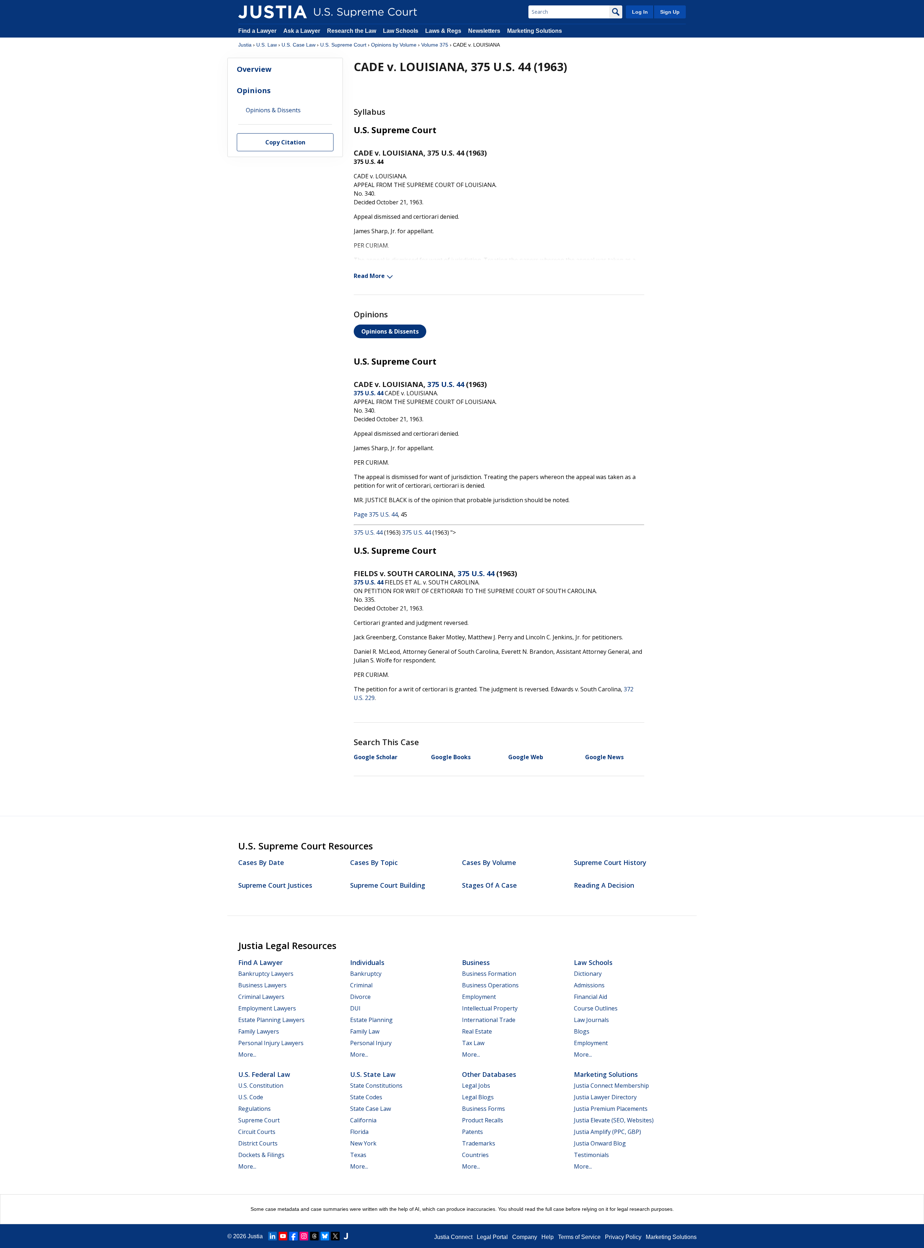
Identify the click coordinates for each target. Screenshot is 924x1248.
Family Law (364, 1031)
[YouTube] (283, 1236)
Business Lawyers (262, 985)
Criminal (361, 985)
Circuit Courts (256, 1132)
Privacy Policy (623, 1237)
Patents (472, 1132)
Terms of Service (579, 1237)
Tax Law (473, 1043)
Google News (604, 757)
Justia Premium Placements (611, 1109)
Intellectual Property (490, 1008)
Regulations (254, 1109)
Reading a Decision (604, 885)
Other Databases (489, 1074)
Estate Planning (371, 1020)
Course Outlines (596, 1008)
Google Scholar (375, 757)
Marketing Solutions (534, 31)
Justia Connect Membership (611, 1086)
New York (363, 1143)
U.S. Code (250, 1097)
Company (524, 1237)
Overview (254, 69)
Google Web (525, 757)
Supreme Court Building (387, 885)
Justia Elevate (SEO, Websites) (614, 1120)
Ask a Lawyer (302, 31)
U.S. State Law (373, 1074)
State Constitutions (376, 1086)
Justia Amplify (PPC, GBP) (607, 1132)
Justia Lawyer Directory (605, 1097)
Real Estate (477, 1031)
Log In (640, 12)
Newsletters (484, 31)
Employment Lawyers (267, 1008)
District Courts (258, 1143)
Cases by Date (261, 862)
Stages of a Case (489, 885)
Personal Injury (371, 1043)
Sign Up (670, 12)
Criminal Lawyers (261, 997)
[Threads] (314, 1236)
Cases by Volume (489, 862)
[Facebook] (293, 1236)
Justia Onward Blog (600, 1143)
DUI (355, 1008)
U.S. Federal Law (264, 1074)
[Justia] (272, 11)
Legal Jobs (476, 1086)
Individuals (367, 962)
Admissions (589, 985)
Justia (245, 45)
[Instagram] (304, 1236)
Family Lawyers (258, 1031)
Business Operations (490, 985)
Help (547, 1237)
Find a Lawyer (257, 31)
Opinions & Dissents (390, 331)
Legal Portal (492, 1237)
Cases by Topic (374, 862)
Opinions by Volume (394, 45)
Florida (359, 1132)
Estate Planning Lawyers (271, 1020)
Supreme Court (259, 1120)
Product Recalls (482, 1120)
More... (247, 1054)
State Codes (366, 1097)
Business (476, 962)
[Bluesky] (325, 1236)
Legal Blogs (478, 1097)
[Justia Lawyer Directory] (345, 1236)
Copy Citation (285, 143)
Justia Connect (453, 1237)
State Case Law (370, 1109)
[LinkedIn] (272, 1236)
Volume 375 (434, 45)
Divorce (360, 997)
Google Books (451, 757)
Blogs (581, 1031)
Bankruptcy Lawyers (265, 974)
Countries (475, 1155)
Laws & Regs (443, 31)
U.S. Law (266, 45)
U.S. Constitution (260, 1086)
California (363, 1120)
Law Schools (400, 31)
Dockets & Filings (261, 1155)
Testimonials (591, 1155)
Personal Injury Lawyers (271, 1043)
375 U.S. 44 (445, 384)
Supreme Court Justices (275, 885)
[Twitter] (335, 1236)
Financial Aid (590, 997)
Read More (369, 276)
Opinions (254, 90)
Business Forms (483, 1109)
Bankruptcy (366, 974)
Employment (479, 997)
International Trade (488, 1020)
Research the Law (351, 31)
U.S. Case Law (298, 45)
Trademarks (478, 1143)
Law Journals (591, 1020)
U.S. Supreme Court (343, 45)
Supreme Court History (610, 862)
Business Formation (489, 974)
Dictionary (588, 974)
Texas (358, 1155)
